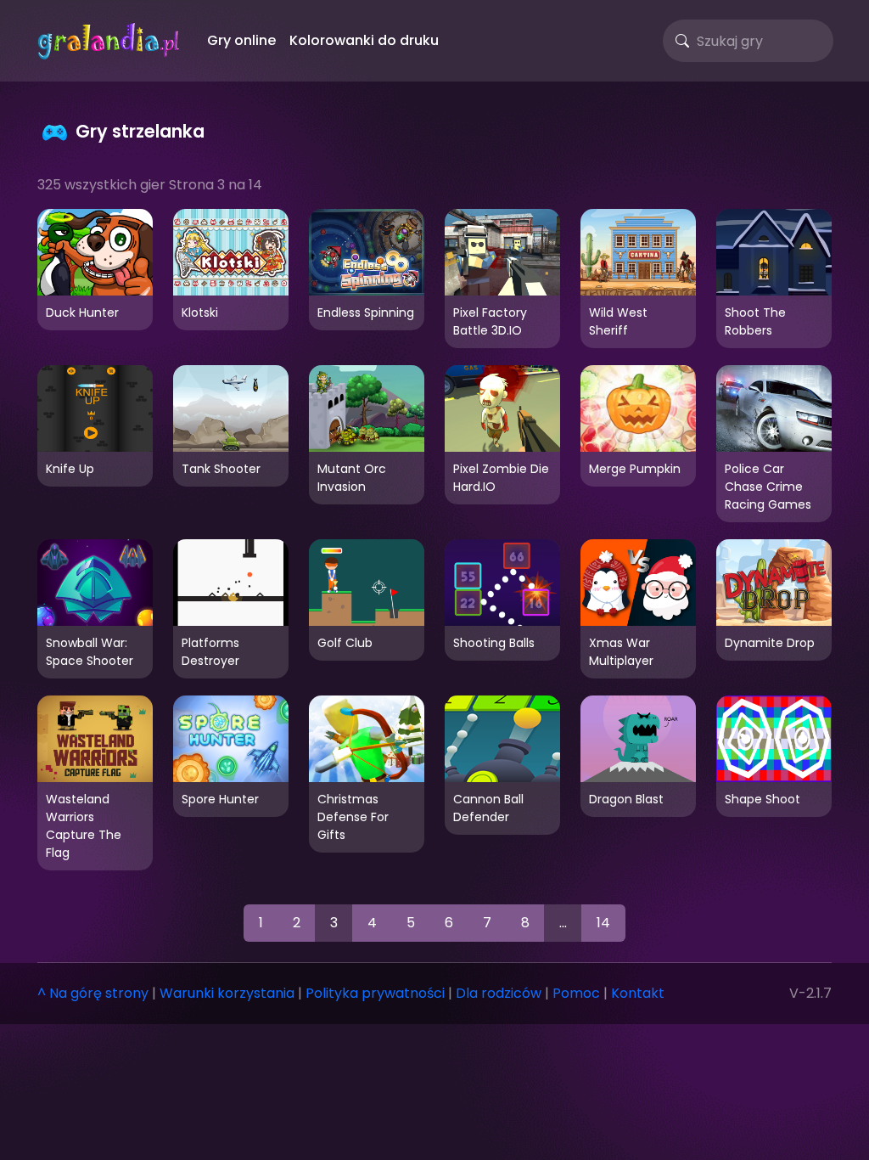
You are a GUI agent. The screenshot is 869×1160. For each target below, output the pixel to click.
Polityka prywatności (375, 993)
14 (603, 922)
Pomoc (576, 993)
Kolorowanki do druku (364, 40)
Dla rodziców (498, 993)
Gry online (241, 40)
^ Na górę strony (93, 993)
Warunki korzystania (227, 993)
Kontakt (637, 993)
